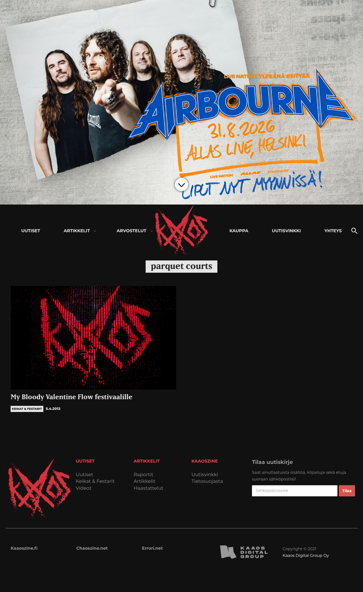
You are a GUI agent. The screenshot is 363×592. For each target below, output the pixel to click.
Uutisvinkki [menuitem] (286, 231)
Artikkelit (144, 481)
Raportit (143, 474)
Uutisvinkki (205, 474)
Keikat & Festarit (95, 481)
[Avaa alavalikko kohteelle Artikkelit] (95, 231)
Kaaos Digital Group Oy (306, 555)
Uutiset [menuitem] (30, 231)
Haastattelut (148, 488)
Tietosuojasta (207, 481)
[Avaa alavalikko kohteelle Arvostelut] (151, 231)
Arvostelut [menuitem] (131, 231)
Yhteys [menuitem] (333, 231)
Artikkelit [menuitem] (77, 231)
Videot (83, 488)
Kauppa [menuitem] (238, 231)
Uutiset (84, 474)
